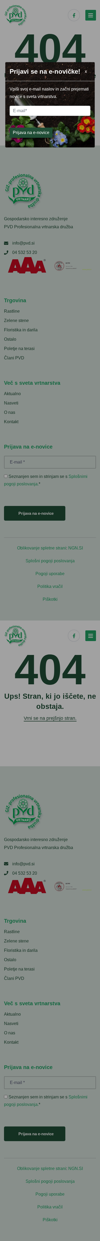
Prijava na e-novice (31, 132)
